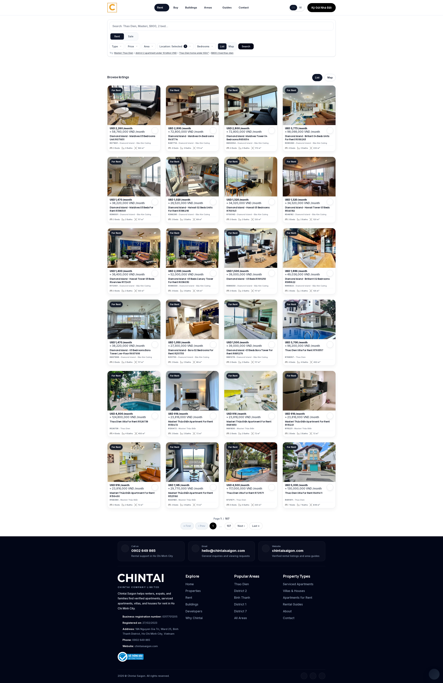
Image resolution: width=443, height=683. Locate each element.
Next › (241, 525)
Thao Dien (241, 584)
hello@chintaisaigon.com (223, 551)
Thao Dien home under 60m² (194, 53)
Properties (193, 591)
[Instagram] (313, 676)
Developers (194, 611)
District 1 (240, 604)
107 (229, 525)
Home (190, 584)
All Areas (240, 618)
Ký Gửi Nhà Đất (321, 7)
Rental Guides (293, 604)
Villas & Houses (294, 591)
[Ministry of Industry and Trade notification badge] (148, 657)
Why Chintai (194, 618)
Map (231, 46)
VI (300, 7)
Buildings (191, 7)
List (222, 46)
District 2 (240, 591)
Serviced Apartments (298, 584)
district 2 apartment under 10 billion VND (156, 53)
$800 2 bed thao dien (222, 53)
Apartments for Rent (297, 597)
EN (293, 7)
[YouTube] (322, 676)
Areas (208, 7)
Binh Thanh (242, 597)
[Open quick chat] (434, 674)
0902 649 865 (143, 551)
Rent (160, 7)
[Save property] (155, 130)
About (287, 611)
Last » (256, 525)
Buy (175, 7)
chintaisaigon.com (287, 551)
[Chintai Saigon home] (141, 578)
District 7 (240, 611)
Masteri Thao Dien (123, 53)
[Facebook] (304, 676)
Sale (130, 36)
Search (246, 46)
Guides (227, 7)
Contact (244, 7)
